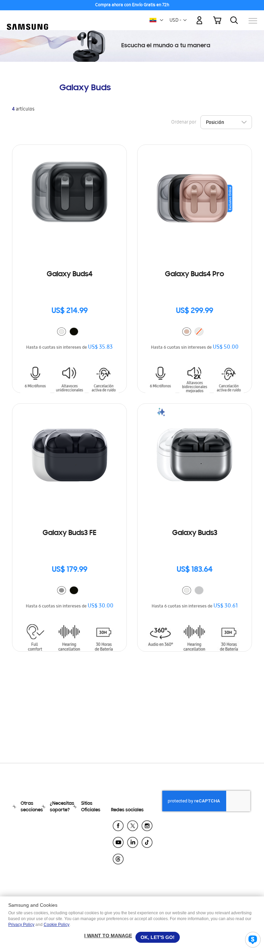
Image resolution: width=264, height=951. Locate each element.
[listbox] (69, 332)
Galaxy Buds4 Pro (194, 274)
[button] (161, 20)
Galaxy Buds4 (69, 274)
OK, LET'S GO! (158, 937)
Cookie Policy (56, 924)
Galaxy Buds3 (194, 533)
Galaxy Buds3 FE (69, 533)
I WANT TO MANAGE (108, 935)
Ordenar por (183, 123)
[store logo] (27, 17)
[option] (61, 331)
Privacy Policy (21, 924)
